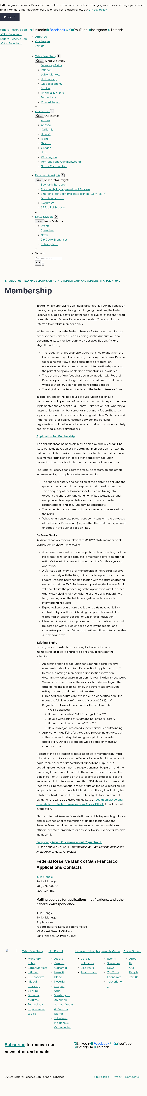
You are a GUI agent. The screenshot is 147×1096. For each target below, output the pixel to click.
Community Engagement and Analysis (65, 189)
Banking (46, 88)
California (47, 130)
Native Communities (54, 166)
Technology (48, 97)
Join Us (39, 46)
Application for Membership (55, 436)
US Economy (49, 79)
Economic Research (53, 185)
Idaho (45, 139)
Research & (87, 951)
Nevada (46, 143)
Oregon (46, 148)
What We (32, 951)
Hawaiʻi (46, 134)
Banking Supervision (38, 281)
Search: (40, 253)
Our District (42, 111)
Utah (44, 152)
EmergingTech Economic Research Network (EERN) (73, 194)
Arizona (46, 125)
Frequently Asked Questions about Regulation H (69, 842)
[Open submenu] (58, 56)
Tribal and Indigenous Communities (62, 1022)
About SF (132, 951)
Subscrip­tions (49, 244)
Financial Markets (52, 93)
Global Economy (51, 84)
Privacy (117, 1077)
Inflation (46, 70)
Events (45, 226)
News (44, 235)
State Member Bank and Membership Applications (87, 281)
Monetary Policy (51, 65)
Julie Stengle (44, 877)
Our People (42, 41)
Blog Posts (47, 203)
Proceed (10, 17)
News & (110, 951)
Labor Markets (50, 75)
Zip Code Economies (54, 240)
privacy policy (98, 10)
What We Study (45, 56)
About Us (41, 37)
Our (56, 951)
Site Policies (101, 1077)
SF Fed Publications (53, 207)
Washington (49, 157)
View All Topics (50, 102)
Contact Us (132, 1077)
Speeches (47, 230)
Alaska (45, 120)
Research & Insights (47, 175)
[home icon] (5, 281)
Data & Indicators (52, 198)
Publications (89, 972)
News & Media (44, 217)
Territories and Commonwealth (61, 162)
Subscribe (15, 1044)
